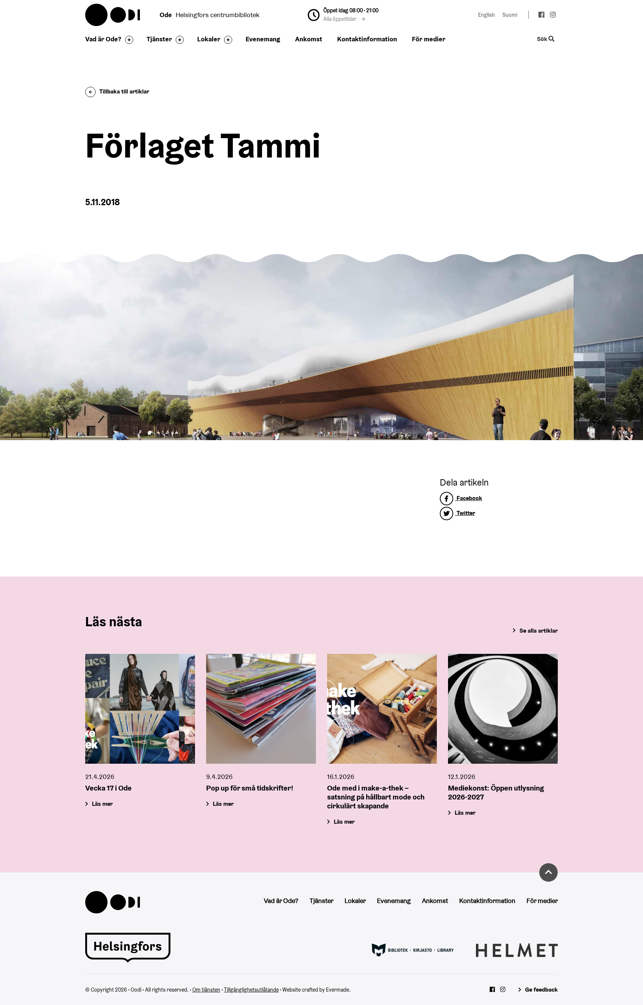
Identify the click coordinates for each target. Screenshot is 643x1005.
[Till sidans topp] (548, 872)
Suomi (509, 15)
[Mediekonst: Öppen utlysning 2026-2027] (503, 709)
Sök (543, 39)
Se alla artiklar (538, 631)
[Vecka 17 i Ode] (140, 709)
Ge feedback (541, 989)
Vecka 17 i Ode (108, 788)
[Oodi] (112, 901)
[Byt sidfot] (127, 39)
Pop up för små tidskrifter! (249, 788)
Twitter (465, 513)
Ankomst (308, 39)
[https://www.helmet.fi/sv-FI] (517, 949)
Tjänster (159, 39)
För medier (428, 39)
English (486, 15)
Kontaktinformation (367, 39)
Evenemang (263, 39)
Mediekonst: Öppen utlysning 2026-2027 (496, 792)
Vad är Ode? (103, 39)
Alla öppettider (340, 19)
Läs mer (102, 804)
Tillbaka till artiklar (124, 91)
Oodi (113, 15)
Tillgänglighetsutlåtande (251, 989)
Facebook (468, 498)
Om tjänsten (206, 989)
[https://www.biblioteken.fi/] (413, 949)
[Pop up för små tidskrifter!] (261, 709)
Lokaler (208, 39)
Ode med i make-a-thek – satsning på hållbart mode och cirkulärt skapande (376, 797)
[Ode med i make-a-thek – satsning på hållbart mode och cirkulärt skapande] (382, 709)
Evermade (337, 989)
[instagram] (553, 15)
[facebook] (541, 15)
